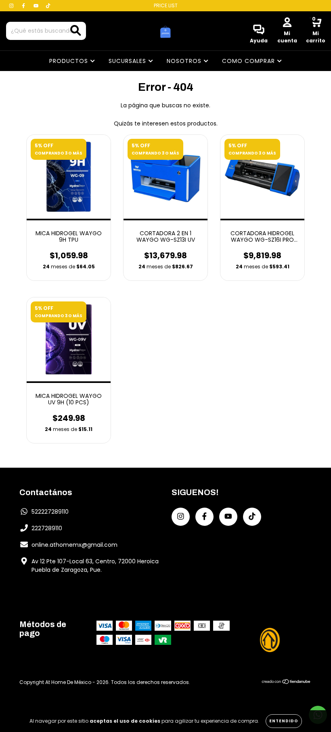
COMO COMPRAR (249, 61)
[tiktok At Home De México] (48, 6)
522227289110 (50, 512)
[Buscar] (75, 30)
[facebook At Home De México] (24, 6)
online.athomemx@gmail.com (74, 545)
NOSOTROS (185, 61)
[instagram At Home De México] (12, 6)
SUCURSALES (128, 61)
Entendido (283, 721)
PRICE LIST (166, 5)
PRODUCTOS (69, 61)
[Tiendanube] (286, 682)
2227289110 (46, 528)
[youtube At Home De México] (37, 6)
